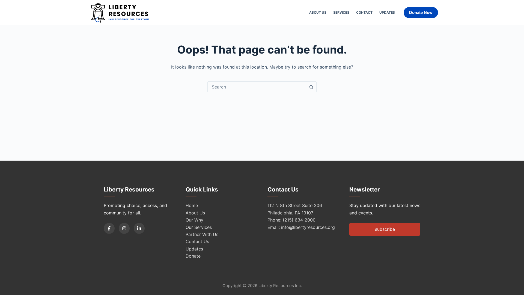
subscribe (385, 229)
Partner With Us (202, 234)
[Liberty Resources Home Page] (120, 12)
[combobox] (257, 86)
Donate (193, 256)
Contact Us (197, 241)
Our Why (194, 220)
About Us (317, 12)
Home (192, 205)
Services (341, 12)
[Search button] (311, 87)
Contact (364, 12)
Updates (387, 12)
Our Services (199, 227)
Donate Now (421, 12)
